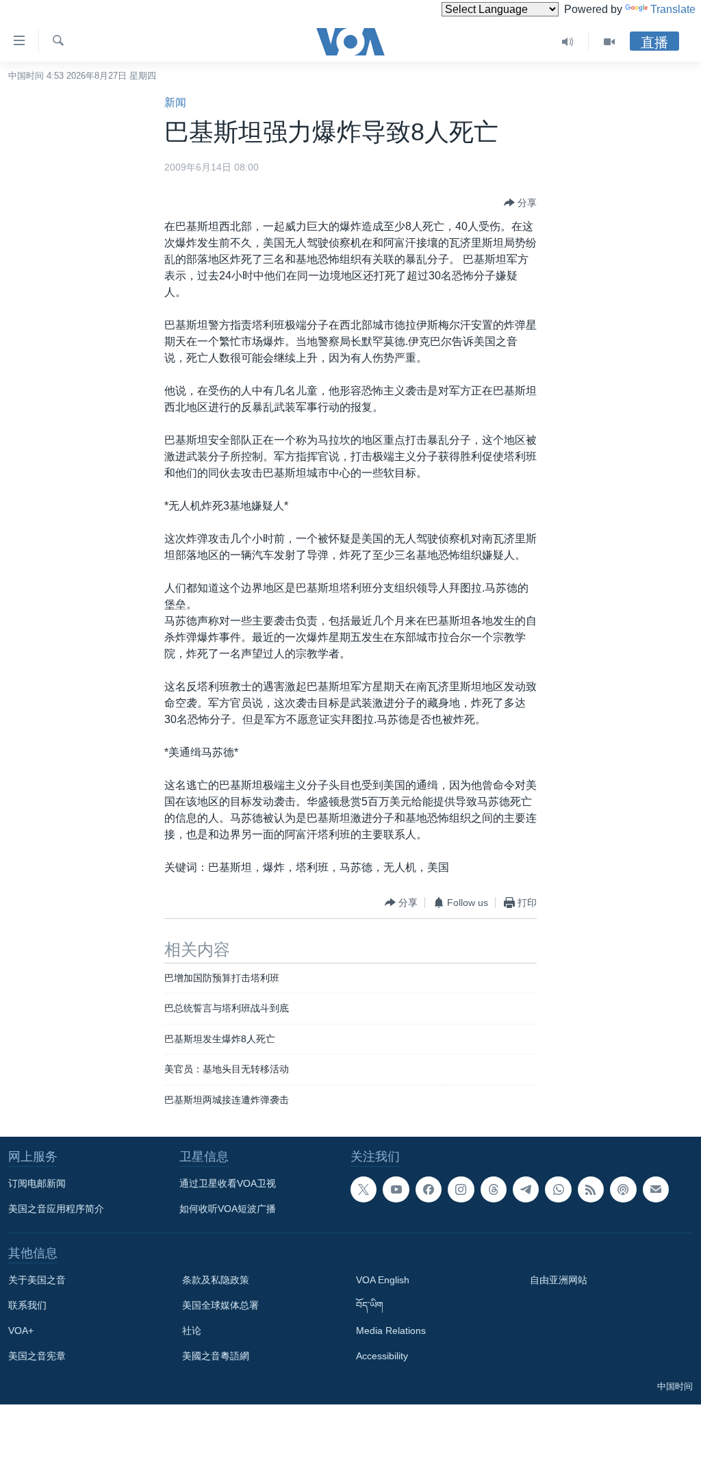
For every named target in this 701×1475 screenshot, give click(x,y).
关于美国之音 (37, 1279)
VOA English (382, 1279)
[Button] (520, 202)
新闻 (175, 102)
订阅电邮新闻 (37, 1183)
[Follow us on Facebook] (429, 1189)
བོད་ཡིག (369, 1305)
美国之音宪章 (37, 1355)
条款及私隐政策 (215, 1279)
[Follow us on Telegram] (526, 1189)
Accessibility (382, 1355)
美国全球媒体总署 (220, 1305)
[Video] (609, 41)
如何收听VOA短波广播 (227, 1208)
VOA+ (21, 1330)
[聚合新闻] (591, 1189)
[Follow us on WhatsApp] (558, 1189)
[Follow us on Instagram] (461, 1189)
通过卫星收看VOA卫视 (227, 1183)
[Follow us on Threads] (494, 1189)
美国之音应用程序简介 (56, 1208)
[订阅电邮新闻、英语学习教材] (656, 1189)
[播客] (623, 1189)
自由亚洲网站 (558, 1279)
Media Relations (391, 1330)
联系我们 (27, 1305)
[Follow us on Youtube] (396, 1189)
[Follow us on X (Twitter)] (363, 1189)
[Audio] (568, 41)
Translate (673, 9)
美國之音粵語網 (215, 1355)
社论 (191, 1330)
